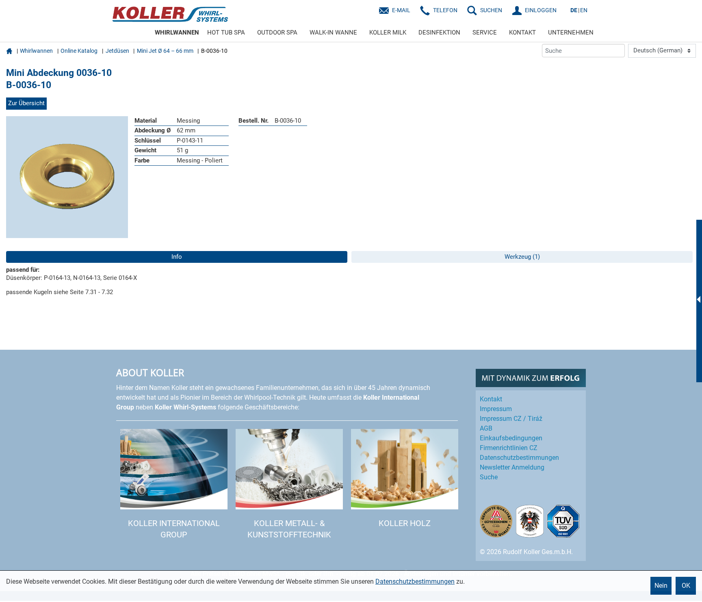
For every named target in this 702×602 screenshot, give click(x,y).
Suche (489, 477)
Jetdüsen (117, 51)
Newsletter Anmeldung (512, 467)
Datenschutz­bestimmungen (519, 457)
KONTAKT (522, 32)
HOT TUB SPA (226, 32)
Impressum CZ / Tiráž (511, 418)
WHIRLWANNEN (177, 32)
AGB (486, 428)
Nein (660, 585)
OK (686, 585)
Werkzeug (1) (522, 256)
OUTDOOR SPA (277, 32)
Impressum (496, 409)
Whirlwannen (36, 51)
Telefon (445, 10)
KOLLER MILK (387, 32)
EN (583, 10)
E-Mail (401, 10)
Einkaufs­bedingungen (511, 438)
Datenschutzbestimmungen (415, 581)
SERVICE (484, 32)
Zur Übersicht (26, 103)
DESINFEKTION (439, 32)
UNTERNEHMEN (571, 32)
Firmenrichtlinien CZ (508, 448)
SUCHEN (491, 10)
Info (176, 256)
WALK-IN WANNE (333, 32)
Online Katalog (79, 51)
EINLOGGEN (541, 10)
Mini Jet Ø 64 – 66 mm (165, 51)
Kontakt (491, 399)
